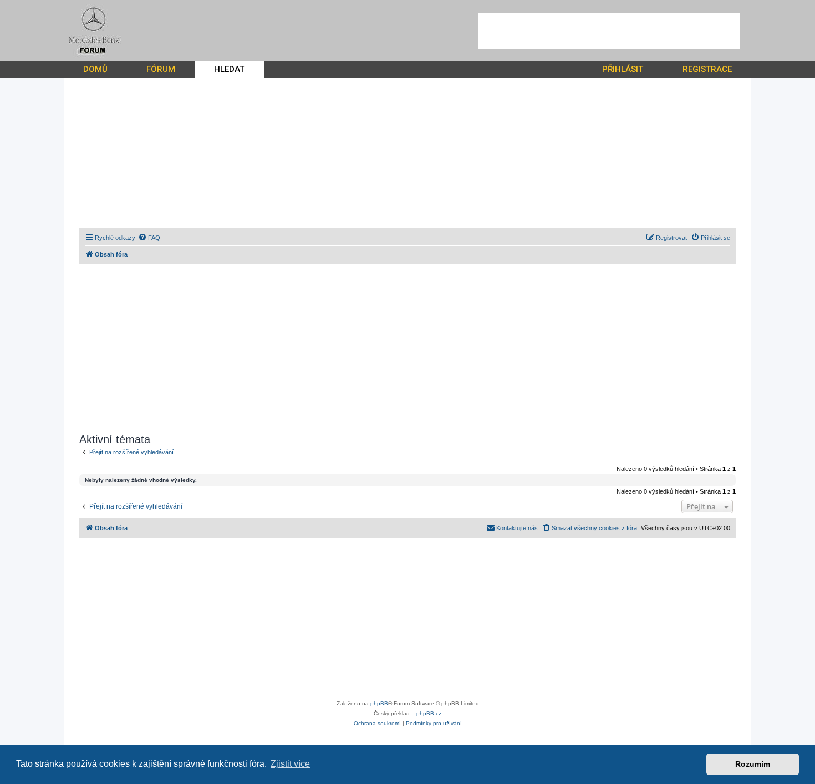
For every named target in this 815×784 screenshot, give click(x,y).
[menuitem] (149, 237)
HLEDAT (229, 69)
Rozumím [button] (752, 764)
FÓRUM (160, 69)
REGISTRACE (707, 69)
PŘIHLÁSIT (622, 69)
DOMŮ (95, 69)
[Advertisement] (609, 31)
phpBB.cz (428, 713)
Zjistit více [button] (290, 763)
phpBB (379, 703)
